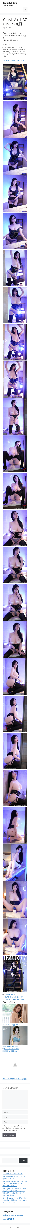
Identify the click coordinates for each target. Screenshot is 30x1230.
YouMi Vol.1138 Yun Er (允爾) (14, 999)
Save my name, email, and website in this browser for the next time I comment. (14, 1128)
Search (23, 1160)
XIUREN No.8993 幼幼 (9, 1051)
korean (10, 1218)
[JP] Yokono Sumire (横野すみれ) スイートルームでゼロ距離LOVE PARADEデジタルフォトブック (14, 1184)
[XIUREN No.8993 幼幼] (10, 1049)
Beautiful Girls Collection (9, 4)
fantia (4, 1219)
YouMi (13, 994)
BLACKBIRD (11, 1215)
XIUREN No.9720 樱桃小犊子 (14, 997)
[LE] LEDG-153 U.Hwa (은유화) (12, 1174)
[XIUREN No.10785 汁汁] (15, 1044)
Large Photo (7, 100)
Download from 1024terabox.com (13, 60)
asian (5, 1215)
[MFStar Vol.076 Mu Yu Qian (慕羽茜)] (15, 1077)
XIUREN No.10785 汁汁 (10, 1047)
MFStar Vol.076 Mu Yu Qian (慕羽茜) (14, 1079)
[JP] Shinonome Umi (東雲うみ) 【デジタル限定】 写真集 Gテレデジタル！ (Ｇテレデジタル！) (14, 1200)
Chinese (7, 994)
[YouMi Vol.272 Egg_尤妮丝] (15, 1022)
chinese (19, 1215)
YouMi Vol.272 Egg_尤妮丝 (11, 1025)
